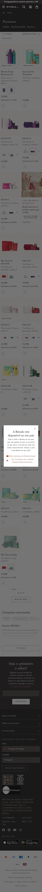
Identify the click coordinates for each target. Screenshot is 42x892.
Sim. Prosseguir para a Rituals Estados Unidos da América (22, 460)
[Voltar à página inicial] (13, 7)
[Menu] (3, 7)
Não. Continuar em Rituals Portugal (22, 456)
